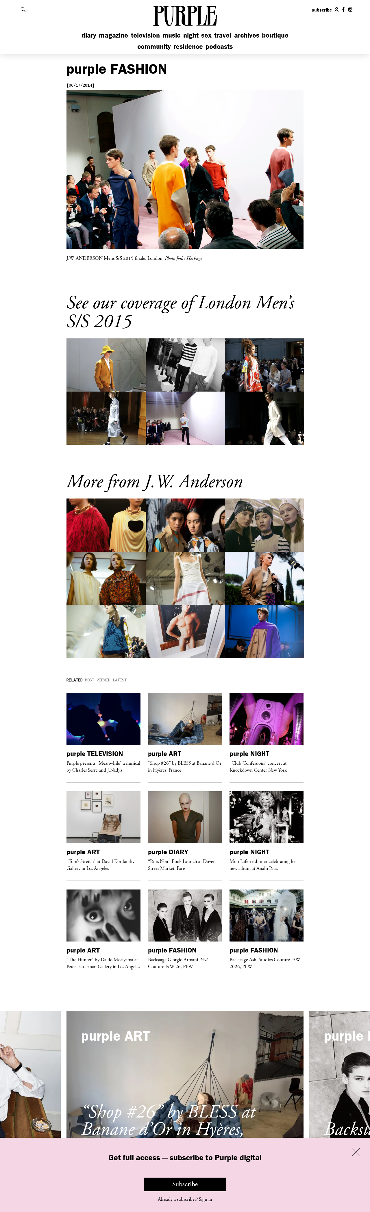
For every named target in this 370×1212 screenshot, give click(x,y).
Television (145, 35)
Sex (206, 35)
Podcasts (219, 46)
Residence (188, 46)
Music (171, 35)
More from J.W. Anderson (154, 481)
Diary (89, 35)
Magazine (113, 35)
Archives (246, 35)
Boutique (275, 35)
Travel (222, 35)
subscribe (322, 10)
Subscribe (185, 1184)
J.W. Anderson (84, 258)
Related (74, 680)
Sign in (205, 1199)
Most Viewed (97, 680)
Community (154, 46)
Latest (120, 680)
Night (191, 35)
